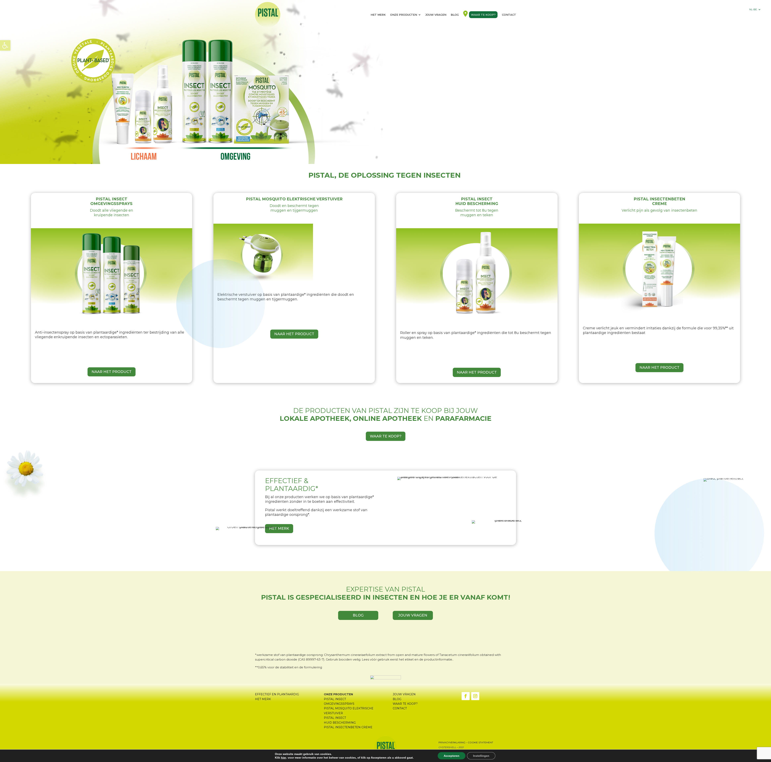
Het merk (378, 14)
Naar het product (112, 372)
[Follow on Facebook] (466, 696)
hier (283, 757)
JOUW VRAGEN (412, 615)
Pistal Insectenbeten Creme (348, 727)
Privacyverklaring (452, 742)
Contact (509, 14)
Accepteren (451, 755)
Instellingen (481, 755)
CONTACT (400, 708)
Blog (455, 14)
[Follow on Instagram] (475, 696)
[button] (5, 45)
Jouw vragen (435, 14)
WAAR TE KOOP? (385, 436)
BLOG (358, 615)
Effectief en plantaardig (277, 694)
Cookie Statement (480, 742)
